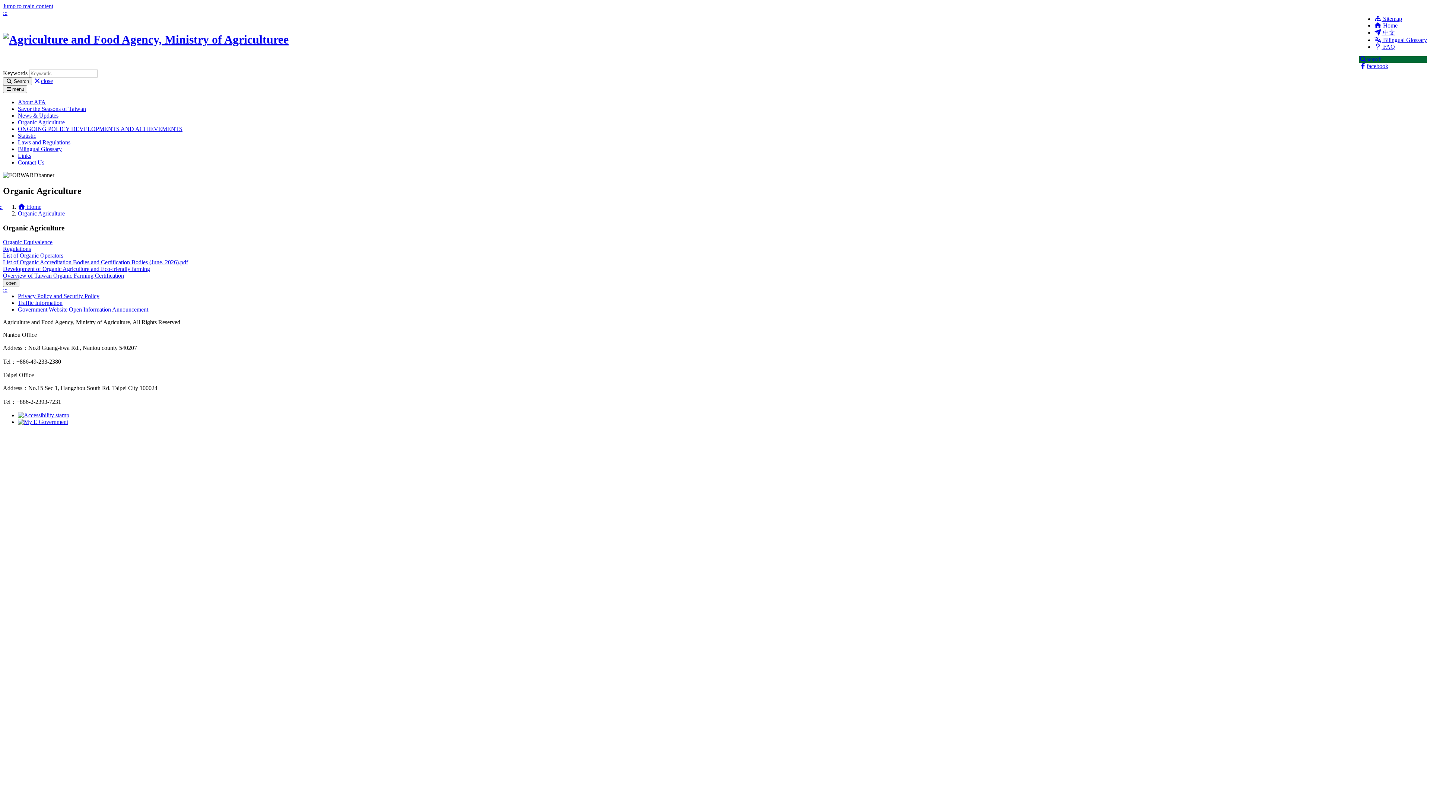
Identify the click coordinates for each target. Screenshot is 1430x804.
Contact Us (31, 162)
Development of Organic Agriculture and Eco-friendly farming (76, 269)
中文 (1388, 32)
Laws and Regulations (44, 142)
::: (5, 13)
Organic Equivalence (28, 242)
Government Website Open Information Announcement (83, 309)
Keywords (15, 73)
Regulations (17, 249)
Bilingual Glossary (1404, 40)
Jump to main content (28, 6)
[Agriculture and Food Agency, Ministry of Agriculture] (146, 39)
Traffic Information (40, 303)
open (11, 283)
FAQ (1388, 47)
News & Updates (38, 115)
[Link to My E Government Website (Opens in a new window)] (43, 422)
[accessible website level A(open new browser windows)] (43, 415)
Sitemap (1392, 19)
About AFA (32, 102)
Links (24, 156)
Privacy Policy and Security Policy (58, 296)
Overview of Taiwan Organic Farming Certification (63, 275)
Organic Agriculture (41, 122)
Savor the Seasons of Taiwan (52, 109)
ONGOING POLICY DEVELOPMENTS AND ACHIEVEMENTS (100, 129)
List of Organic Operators (33, 255)
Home (1390, 25)
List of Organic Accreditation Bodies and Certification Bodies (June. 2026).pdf (95, 262)
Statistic (27, 136)
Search (20, 81)
